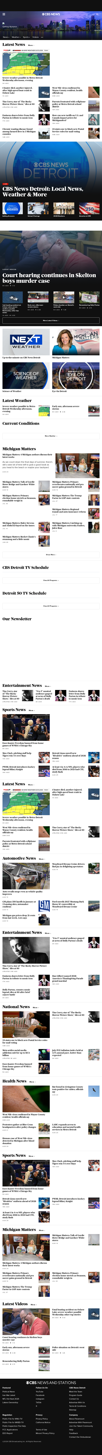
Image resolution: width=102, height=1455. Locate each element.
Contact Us (74, 1399)
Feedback (73, 1433)
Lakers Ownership (10, 1403)
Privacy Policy (42, 1419)
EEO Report (7, 1433)
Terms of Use (41, 1430)
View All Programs (50, 580)
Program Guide (75, 1395)
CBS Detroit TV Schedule (25, 567)
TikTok (38, 1403)
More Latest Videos (50, 321)
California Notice (43, 1422)
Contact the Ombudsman (80, 1437)
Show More (50, 555)
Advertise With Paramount (80, 1422)
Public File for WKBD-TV (13, 1422)
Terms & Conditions (77, 1406)
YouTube (39, 1392)
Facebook (40, 1395)
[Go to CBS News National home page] (51, 14)
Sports (26, 37)
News (5, 37)
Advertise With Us (77, 1403)
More (30, 45)
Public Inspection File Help (14, 1426)
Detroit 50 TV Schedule (24, 593)
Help (71, 1430)
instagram (40, 1399)
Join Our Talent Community (81, 1426)
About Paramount (76, 1419)
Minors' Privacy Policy (45, 1433)
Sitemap (72, 1410)
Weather (16, 37)
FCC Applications (10, 1430)
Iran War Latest (8, 1395)
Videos (35, 37)
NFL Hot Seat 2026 (10, 1399)
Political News (8, 1392)
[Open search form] (97, 14)
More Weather (50, 436)
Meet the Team (75, 1392)
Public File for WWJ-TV (12, 1419)
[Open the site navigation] (19, 14)
